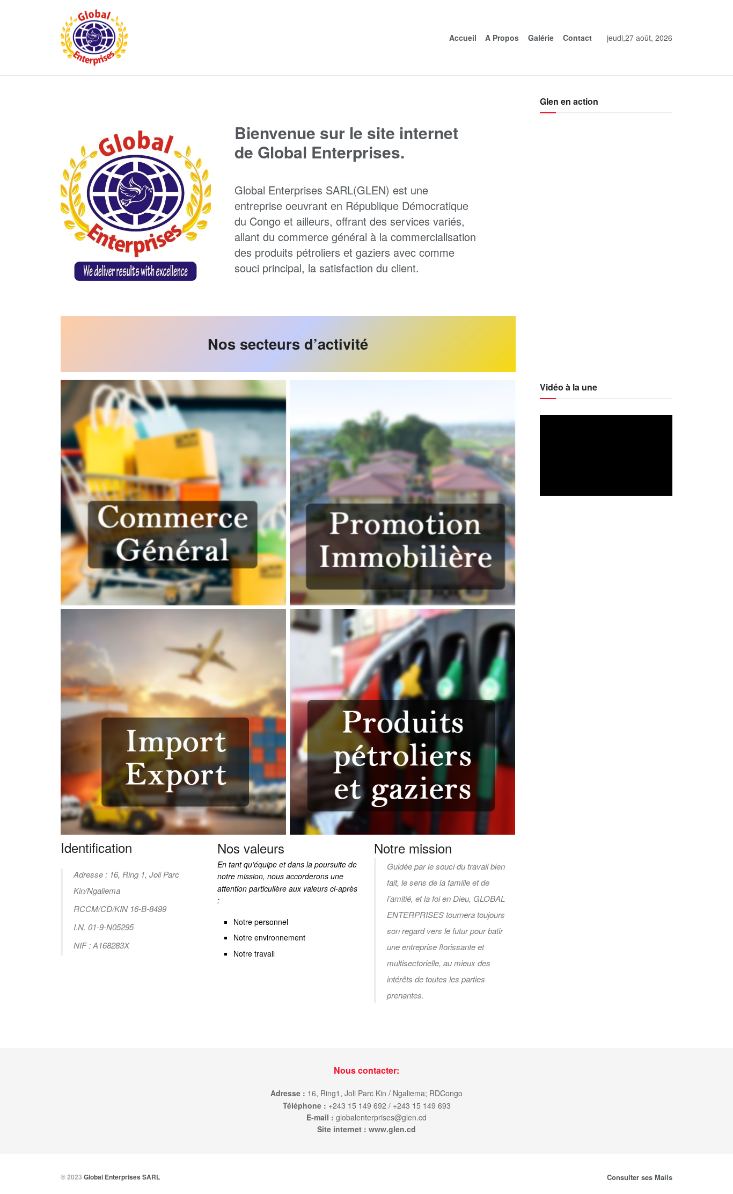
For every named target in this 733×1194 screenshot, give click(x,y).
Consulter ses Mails (639, 1177)
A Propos (502, 37)
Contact (577, 37)
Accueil (463, 37)
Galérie (541, 37)
